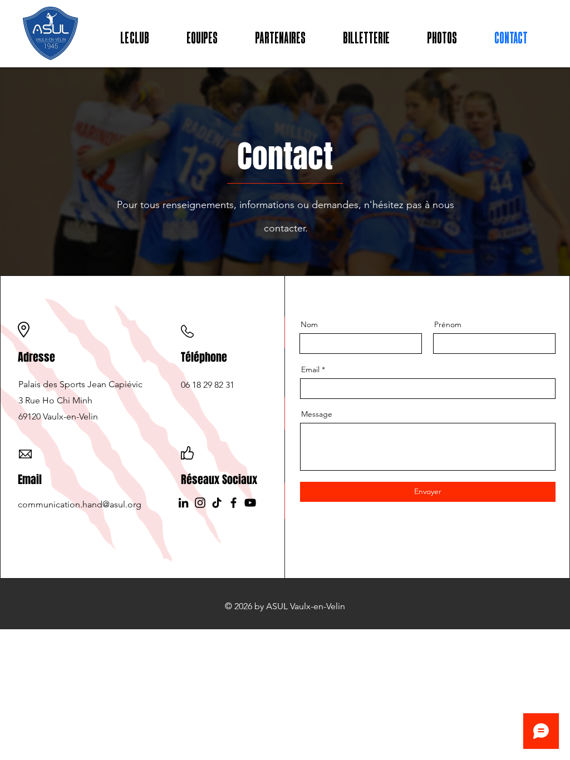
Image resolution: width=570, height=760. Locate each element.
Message (316, 414)
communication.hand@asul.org (79, 504)
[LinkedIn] (183, 503)
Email (310, 369)
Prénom (447, 324)
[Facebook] (233, 503)
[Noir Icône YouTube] (250, 503)
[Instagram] (200, 503)
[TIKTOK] (217, 503)
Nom (309, 324)
